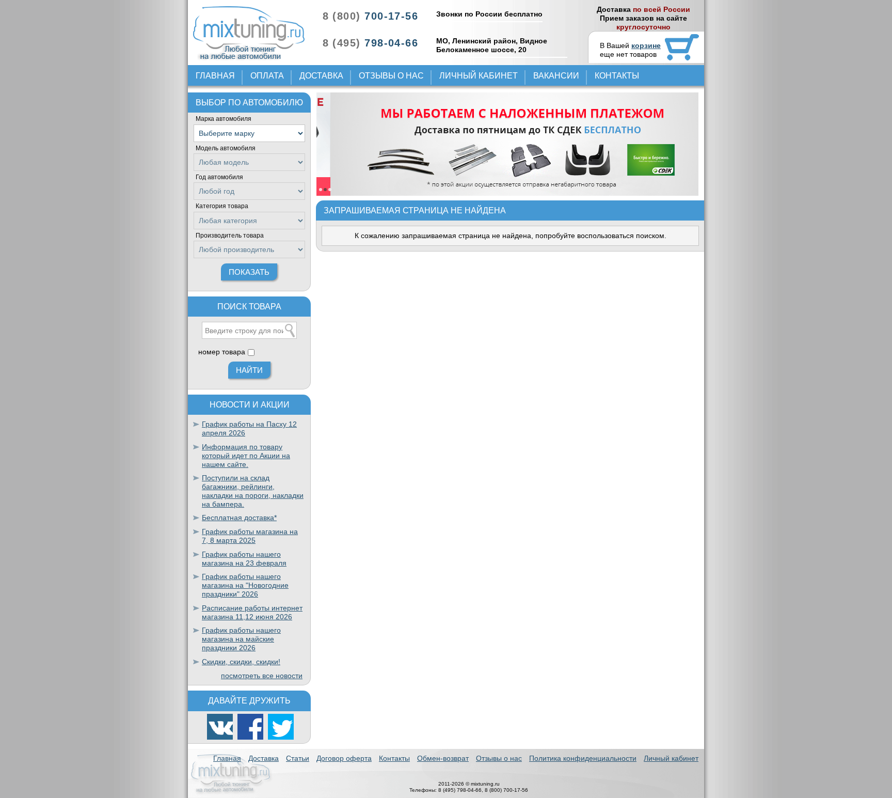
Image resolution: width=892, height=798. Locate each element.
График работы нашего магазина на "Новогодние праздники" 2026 (245, 585)
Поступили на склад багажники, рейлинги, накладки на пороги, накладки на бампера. (253, 491)
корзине (646, 45)
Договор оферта (344, 758)
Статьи (297, 758)
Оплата (267, 75)
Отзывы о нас (391, 75)
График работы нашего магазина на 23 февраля (244, 558)
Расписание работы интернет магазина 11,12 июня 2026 (252, 612)
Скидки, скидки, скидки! (241, 662)
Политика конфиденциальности (582, 758)
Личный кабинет (478, 75)
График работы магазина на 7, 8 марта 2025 (250, 535)
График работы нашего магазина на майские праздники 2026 (241, 639)
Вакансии (556, 75)
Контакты (617, 75)
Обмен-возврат (443, 758)
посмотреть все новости (261, 675)
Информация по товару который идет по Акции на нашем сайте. (246, 455)
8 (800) (370, 16)
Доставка (321, 75)
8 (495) (370, 43)
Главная (215, 75)
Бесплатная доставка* (239, 517)
